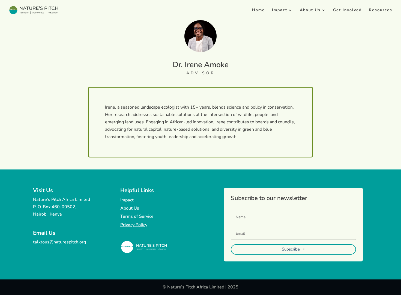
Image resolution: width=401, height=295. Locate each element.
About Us (310, 10)
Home (258, 10)
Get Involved (347, 10)
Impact (279, 10)
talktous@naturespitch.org (59, 242)
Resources (380, 10)
